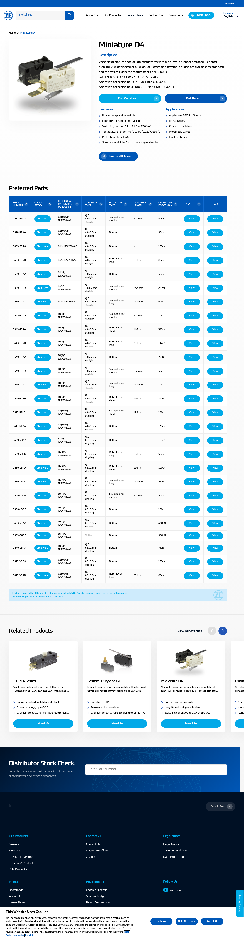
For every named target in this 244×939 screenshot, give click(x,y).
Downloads (16, 890)
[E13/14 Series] (43, 661)
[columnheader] (20, 204)
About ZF (15, 896)
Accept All (212, 921)
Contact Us (93, 844)
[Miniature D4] (191, 661)
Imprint (29, 935)
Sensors (14, 844)
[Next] (222, 631)
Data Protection (173, 857)
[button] (130, 98)
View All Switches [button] (189, 631)
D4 (18, 33)
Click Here (42, 219)
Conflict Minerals (96, 890)
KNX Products (18, 869)
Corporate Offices (97, 850)
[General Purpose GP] (117, 661)
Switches (15, 850)
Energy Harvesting (21, 857)
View (192, 219)
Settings (240, 898)
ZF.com (90, 857)
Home (12, 33)
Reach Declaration (98, 902)
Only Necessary (186, 921)
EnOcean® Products (21, 863)
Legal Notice (171, 844)
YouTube (175, 890)
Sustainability (95, 896)
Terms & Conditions (175, 850)
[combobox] (231, 16)
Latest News (134, 15)
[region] (122, 923)
